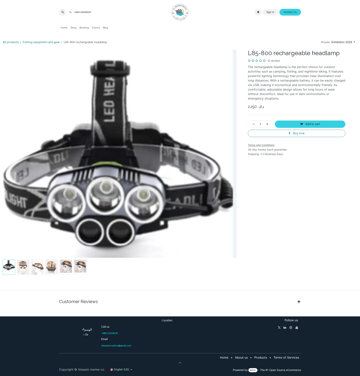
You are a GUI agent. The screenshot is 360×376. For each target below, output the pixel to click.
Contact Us (290, 11)
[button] (62, 12)
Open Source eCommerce (285, 370)
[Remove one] (252, 124)
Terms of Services (286, 357)
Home (224, 357)
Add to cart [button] (312, 124)
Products (260, 357)
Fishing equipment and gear (41, 42)
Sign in (270, 11)
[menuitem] (64, 27)
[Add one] (268, 124)
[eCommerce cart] (258, 12)
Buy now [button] (298, 133)
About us (241, 357)
